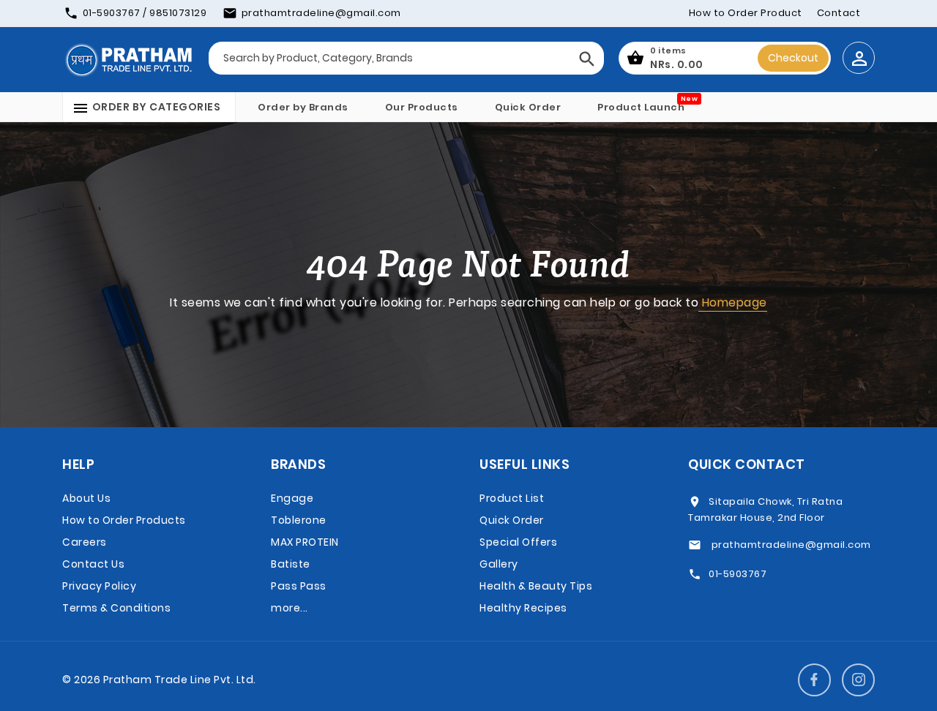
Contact (839, 13)
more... (289, 608)
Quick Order (528, 107)
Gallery (498, 564)
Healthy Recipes (523, 608)
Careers (84, 542)
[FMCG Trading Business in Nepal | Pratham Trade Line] (128, 59)
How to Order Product (745, 13)
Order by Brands (303, 107)
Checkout (793, 57)
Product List (511, 498)
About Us (86, 498)
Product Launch (640, 107)
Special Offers (518, 542)
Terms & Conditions (116, 608)
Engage (292, 498)
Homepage (732, 302)
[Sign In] (859, 58)
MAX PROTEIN (305, 542)
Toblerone (298, 520)
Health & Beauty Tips (535, 586)
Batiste (290, 564)
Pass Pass (298, 586)
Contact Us (93, 564)
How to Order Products (124, 520)
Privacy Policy (99, 586)
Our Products (421, 107)
